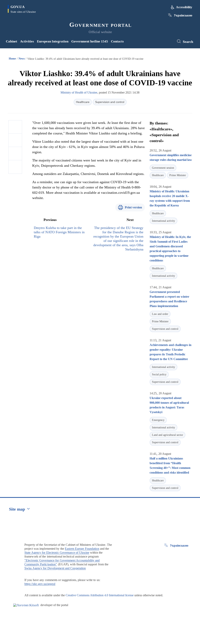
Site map (17, 509)
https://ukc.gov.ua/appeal (39, 584)
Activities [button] (27, 41)
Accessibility (184, 7)
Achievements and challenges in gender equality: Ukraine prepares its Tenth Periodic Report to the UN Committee (170, 352)
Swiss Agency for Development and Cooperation (55, 568)
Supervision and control (109, 102)
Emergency (158, 420)
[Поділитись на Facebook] (15, 127)
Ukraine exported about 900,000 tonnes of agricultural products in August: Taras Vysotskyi (169, 405)
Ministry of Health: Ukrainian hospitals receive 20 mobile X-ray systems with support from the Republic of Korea (170, 198)
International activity (163, 220)
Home (12, 58)
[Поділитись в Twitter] (15, 140)
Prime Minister (177, 175)
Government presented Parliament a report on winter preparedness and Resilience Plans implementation (169, 299)
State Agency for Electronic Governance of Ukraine (56, 552)
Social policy (159, 374)
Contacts (117, 41)
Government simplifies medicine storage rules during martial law (171, 157)
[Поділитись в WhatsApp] (15, 153)
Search (188, 42)
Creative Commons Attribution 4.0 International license (100, 595)
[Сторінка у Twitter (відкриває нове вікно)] (169, 41)
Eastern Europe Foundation (82, 548)
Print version (133, 207)
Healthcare (82, 102)
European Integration (52, 41)
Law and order (160, 314)
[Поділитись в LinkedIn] (15, 167)
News (22, 58)
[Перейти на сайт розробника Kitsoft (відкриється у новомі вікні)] (26, 605)
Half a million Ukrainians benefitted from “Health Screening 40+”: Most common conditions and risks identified (170, 465)
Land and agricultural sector (167, 434)
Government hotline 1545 (89, 41)
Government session (163, 167)
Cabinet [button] (11, 41)
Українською (183, 15)
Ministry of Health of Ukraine (79, 92)
